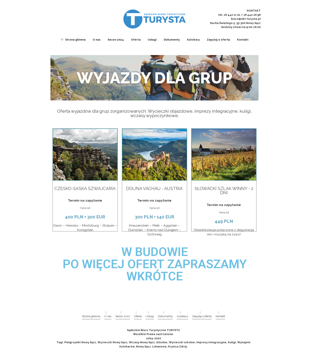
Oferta (136, 39)
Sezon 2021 (122, 316)
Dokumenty (172, 39)
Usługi (152, 39)
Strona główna (75, 39)
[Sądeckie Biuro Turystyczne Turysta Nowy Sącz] (154, 18)
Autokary (193, 39)
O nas (96, 39)
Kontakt (242, 39)
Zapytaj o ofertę (218, 39)
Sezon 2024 (116, 39)
